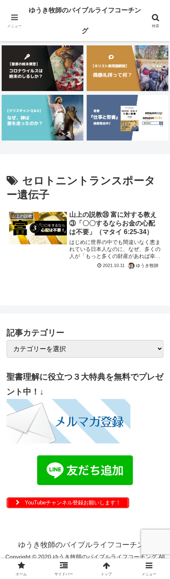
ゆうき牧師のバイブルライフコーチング (85, 20)
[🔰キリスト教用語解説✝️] (127, 68)
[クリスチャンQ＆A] (42, 118)
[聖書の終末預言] (42, 68)
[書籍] (127, 118)
